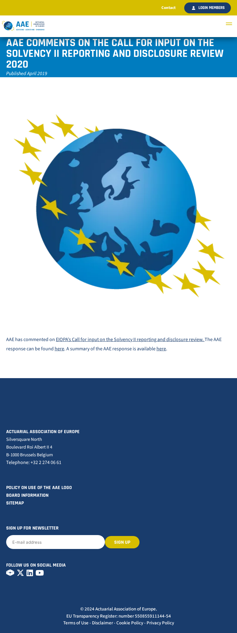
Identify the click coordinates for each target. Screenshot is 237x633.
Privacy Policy (160, 623)
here (59, 348)
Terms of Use (76, 623)
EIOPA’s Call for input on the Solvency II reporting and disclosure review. (130, 339)
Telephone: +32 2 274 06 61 (33, 462)
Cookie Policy (129, 623)
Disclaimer (102, 623)
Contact (168, 8)
